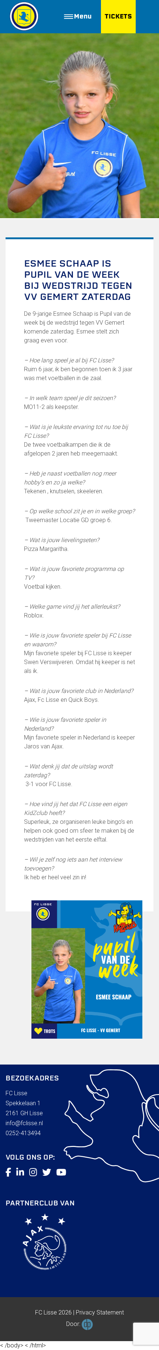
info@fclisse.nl (24, 1123)
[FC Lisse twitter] (46, 1172)
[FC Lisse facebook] (8, 1172)
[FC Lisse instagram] (33, 1172)
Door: (74, 1323)
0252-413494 (23, 1133)
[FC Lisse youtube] (61, 1172)
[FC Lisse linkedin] (20, 1172)
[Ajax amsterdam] (36, 1243)
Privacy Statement (100, 1312)
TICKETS (118, 16)
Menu (83, 16)
